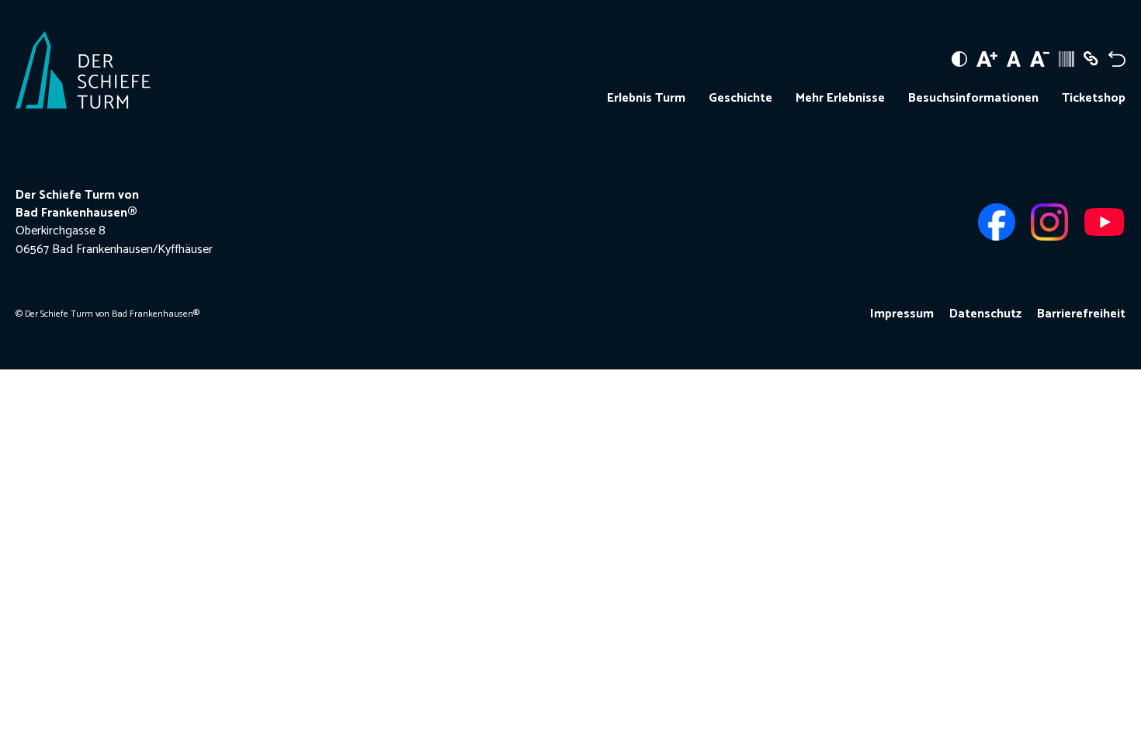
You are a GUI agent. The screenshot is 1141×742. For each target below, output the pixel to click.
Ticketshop (1093, 98)
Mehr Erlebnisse (840, 98)
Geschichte (740, 98)
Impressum (902, 314)
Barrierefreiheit (1081, 314)
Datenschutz (985, 314)
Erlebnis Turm (646, 98)
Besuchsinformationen (973, 98)
